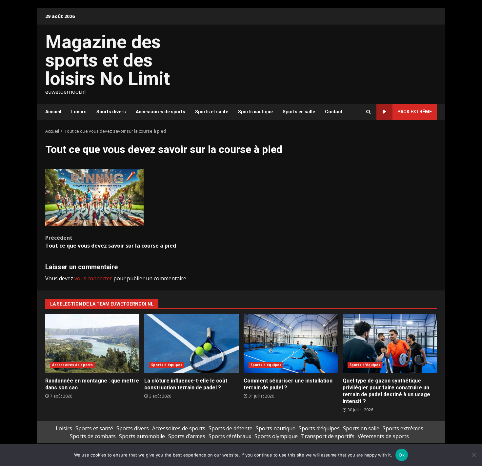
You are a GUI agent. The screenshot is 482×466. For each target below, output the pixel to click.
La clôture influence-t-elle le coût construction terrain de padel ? (191, 343)
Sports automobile (142, 436)
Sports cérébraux (230, 436)
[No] (474, 455)
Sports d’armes (186, 436)
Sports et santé (211, 111)
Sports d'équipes (166, 365)
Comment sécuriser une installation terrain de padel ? (291, 343)
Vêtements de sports (383, 436)
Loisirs (79, 111)
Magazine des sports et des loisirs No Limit (107, 60)
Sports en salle (299, 111)
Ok (402, 454)
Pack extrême (414, 111)
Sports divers (111, 111)
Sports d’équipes (319, 428)
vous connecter (93, 278)
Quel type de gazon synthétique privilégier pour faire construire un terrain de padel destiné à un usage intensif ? (390, 343)
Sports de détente (230, 428)
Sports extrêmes (403, 428)
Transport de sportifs (327, 436)
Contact (333, 111)
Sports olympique (276, 436)
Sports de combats (93, 436)
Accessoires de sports (160, 111)
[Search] (368, 111)
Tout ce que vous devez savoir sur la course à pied (110, 241)
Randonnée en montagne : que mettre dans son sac (92, 343)
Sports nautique (255, 111)
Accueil (53, 111)
